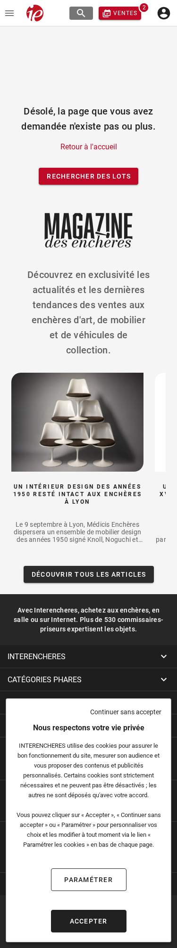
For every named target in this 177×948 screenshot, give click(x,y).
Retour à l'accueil (88, 146)
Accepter (89, 921)
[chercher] (81, 13)
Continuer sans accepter (125, 712)
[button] (88, 656)
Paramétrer (88, 879)
